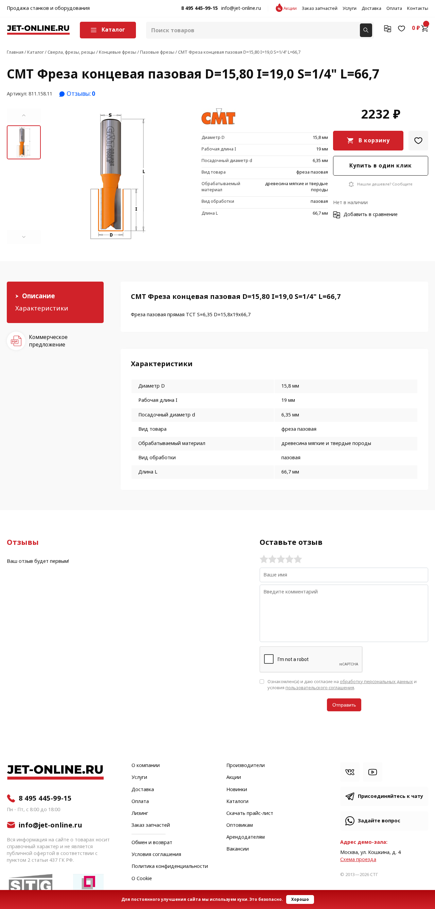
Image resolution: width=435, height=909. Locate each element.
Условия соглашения (156, 854)
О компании (146, 765)
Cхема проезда (358, 859)
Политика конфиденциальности (170, 866)
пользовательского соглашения (319, 687)
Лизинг (140, 813)
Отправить (344, 705)
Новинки (236, 789)
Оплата (394, 8)
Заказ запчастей (319, 8)
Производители (245, 765)
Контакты (417, 8)
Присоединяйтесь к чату (390, 796)
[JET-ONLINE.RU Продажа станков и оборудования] (38, 30)
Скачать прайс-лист (249, 813)
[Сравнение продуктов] (387, 28)
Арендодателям (245, 837)
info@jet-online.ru (241, 8)
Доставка (371, 8)
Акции (290, 8)
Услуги (349, 8)
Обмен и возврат (152, 842)
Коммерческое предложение (48, 340)
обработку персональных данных (376, 681)
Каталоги (237, 801)
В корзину (374, 140)
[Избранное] (401, 28)
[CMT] (219, 117)
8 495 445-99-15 (199, 8)
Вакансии (237, 849)
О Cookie (142, 878)
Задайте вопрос (379, 820)
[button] (24, 115)
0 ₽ (416, 28)
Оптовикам (239, 825)
